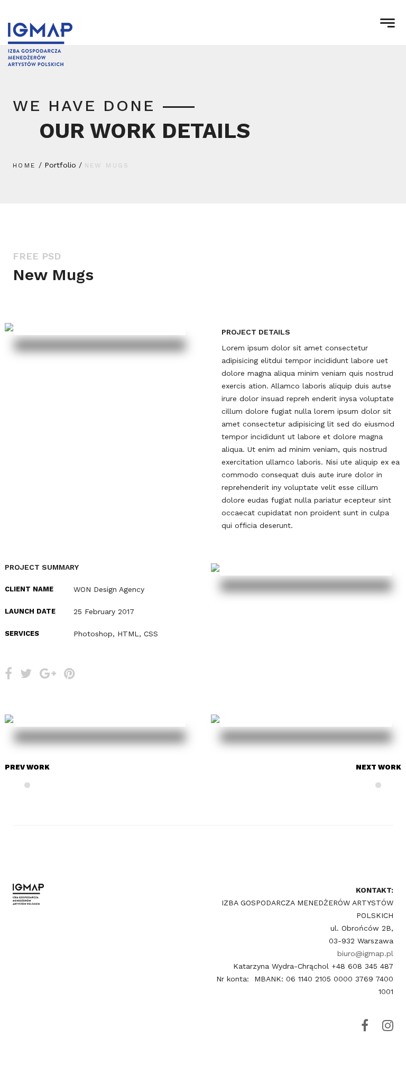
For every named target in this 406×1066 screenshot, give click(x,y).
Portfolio (60, 165)
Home (24, 165)
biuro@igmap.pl (365, 953)
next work (378, 767)
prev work (27, 767)
